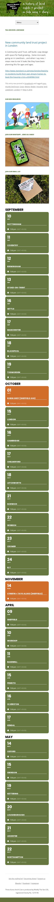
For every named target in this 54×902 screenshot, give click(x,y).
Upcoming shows (30, 878)
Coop (22, 86)
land (45, 86)
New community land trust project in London (26, 44)
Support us (41, 878)
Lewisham (9, 90)
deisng (27, 86)
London (17, 90)
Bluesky (18, 883)
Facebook (26, 883)
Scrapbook (29, 83)
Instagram (35, 883)
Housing (39, 86)
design (33, 86)
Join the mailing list (15, 878)
